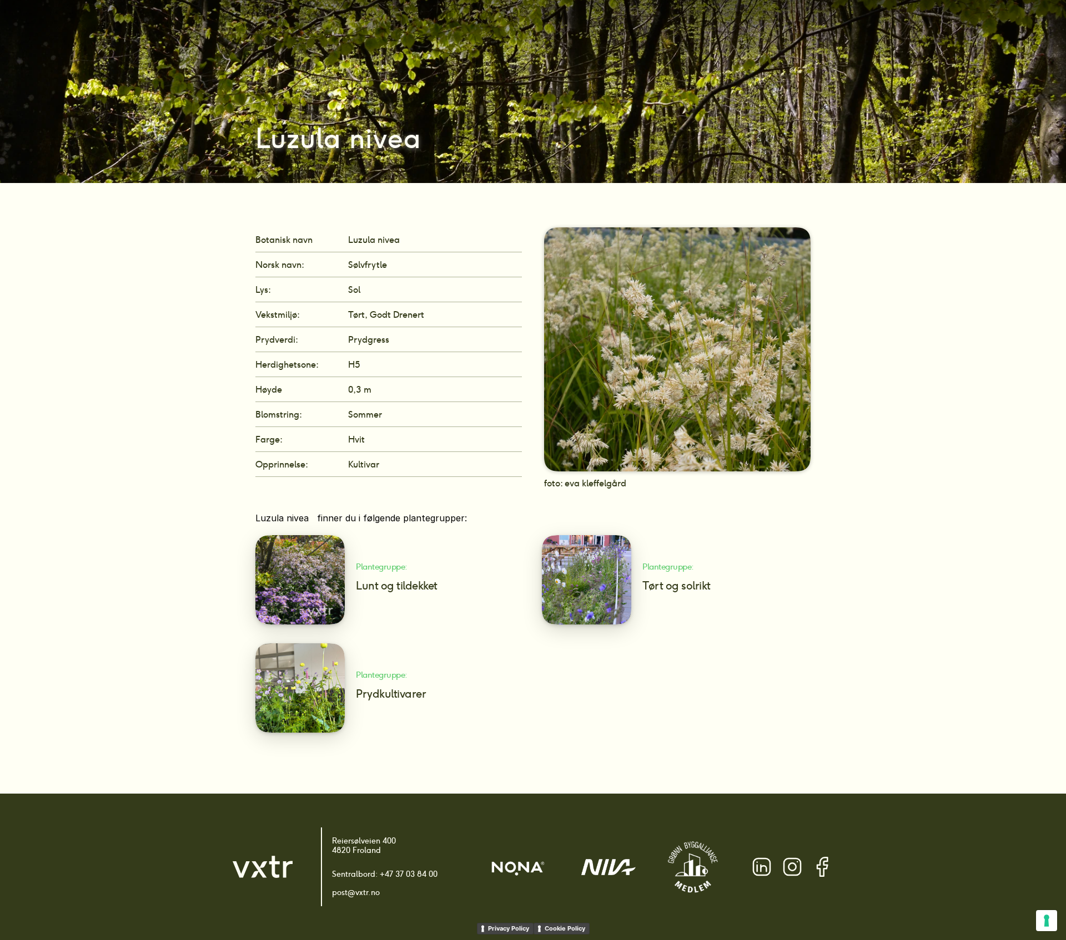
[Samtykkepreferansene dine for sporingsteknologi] (1046, 920)
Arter (491, 28)
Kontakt (771, 28)
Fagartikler (665, 28)
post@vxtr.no (356, 892)
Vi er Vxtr (722, 28)
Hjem (455, 28)
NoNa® (610, 28)
